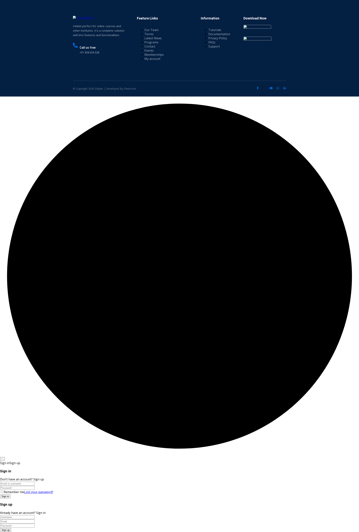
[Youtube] (271, 88)
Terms (149, 34)
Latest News (153, 38)
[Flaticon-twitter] (264, 88)
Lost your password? (38, 492)
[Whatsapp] (277, 88)
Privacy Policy (217, 38)
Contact (149, 46)
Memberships (154, 55)
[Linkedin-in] (284, 88)
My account (152, 59)
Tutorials (214, 30)
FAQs (211, 42)
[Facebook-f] (257, 88)
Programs (151, 42)
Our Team (151, 30)
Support (214, 46)
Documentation (219, 34)
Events (149, 50)
